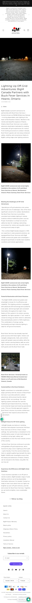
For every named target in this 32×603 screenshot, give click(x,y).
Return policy (7, 525)
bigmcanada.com (10, 592)
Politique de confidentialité (10, 597)
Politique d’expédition (13, 599)
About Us (6, 514)
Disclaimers (6, 532)
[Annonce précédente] (3, 15)
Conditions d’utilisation (24, 597)
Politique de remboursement (19, 594)
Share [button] (4, 106)
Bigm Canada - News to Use (11, 547)
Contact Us (6, 517)
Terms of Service (8, 544)
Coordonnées (23, 599)
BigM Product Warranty (10, 521)
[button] (3, 30)
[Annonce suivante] (29, 15)
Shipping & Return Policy (10, 529)
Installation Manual (8, 540)
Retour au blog (17, 499)
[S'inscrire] (27, 558)
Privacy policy (7, 536)
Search (5, 510)
